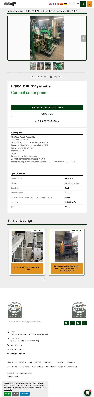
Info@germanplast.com (18, 353)
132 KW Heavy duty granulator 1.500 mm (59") (66, 268)
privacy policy (8, 390)
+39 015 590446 (16, 345)
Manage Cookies (13, 376)
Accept (7, 393)
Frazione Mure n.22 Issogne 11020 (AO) (24, 341)
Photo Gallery (48, 362)
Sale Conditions (37, 366)
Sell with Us (60, 362)
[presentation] (44, 279)
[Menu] (71, 4)
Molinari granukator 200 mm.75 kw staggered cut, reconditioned (27, 268)
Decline (15, 393)
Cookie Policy (24, 366)
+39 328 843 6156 (16, 349)
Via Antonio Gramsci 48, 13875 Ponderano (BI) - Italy (29, 334)
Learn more (24, 393)
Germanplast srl (22, 373)
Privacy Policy (12, 366)
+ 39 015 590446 (50, 121)
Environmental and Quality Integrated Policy (61, 366)
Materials (37, 362)
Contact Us (47, 114)
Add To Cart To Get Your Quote (47, 107)
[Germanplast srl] (14, 310)
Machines (22, 362)
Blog (30, 362)
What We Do (11, 362)
